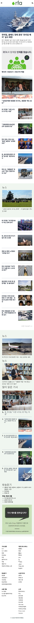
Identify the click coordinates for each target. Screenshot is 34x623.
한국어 (20, 555)
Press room (21, 611)
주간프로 (4, 555)
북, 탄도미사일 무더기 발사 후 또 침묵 (8, 237)
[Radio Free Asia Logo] (17, 3)
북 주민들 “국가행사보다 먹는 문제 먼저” (9, 221)
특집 (3, 557)
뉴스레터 (4, 591)
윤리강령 (20, 596)
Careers (20, 613)
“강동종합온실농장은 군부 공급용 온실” (8, 125)
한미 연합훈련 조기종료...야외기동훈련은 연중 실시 (9, 313)
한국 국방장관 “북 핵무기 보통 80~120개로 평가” (8, 268)
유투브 (20, 575)
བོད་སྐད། (20, 562)
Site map (20, 604)
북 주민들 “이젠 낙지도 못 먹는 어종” (8, 110)
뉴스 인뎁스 (5, 551)
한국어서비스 (21, 591)
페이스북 (20, 580)
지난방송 (4, 580)
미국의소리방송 (22, 609)
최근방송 (6, 491)
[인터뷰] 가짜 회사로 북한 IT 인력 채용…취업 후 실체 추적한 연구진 (8, 299)
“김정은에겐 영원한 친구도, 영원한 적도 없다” (17, 102)
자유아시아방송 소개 (7, 566)
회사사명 (20, 602)
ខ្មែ (19, 559)
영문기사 (4, 564)
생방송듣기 (4, 577)
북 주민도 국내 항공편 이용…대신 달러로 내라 (16, 357)
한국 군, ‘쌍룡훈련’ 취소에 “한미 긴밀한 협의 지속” (8, 171)
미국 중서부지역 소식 (10, 498)
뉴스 (4, 187)
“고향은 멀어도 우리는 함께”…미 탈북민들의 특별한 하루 (17, 210)
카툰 (3, 562)
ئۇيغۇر (20, 564)
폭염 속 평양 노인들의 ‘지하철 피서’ (8, 252)
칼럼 (3, 553)
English (20, 568)
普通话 (20, 549)
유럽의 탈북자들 (8, 502)
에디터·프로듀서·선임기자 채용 (13, 72)
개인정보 (20, 598)
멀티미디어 (4, 559)
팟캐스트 (6, 493)
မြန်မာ (20, 553)
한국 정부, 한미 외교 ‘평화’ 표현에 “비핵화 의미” (8, 141)
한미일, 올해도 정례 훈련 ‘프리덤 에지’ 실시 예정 (16, 35)
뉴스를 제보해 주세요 (7, 593)
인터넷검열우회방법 (7, 584)
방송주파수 (4, 582)
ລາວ (19, 557)
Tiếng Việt (21, 566)
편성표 (3, 575)
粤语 (19, 551)
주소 (19, 593)
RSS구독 (4, 596)
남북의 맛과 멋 (8, 500)
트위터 (20, 582)
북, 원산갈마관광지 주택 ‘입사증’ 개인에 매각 (8, 156)
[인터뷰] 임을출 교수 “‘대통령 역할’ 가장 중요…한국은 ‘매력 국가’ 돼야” (16, 383)
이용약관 (20, 600)
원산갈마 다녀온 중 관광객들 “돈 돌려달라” (8, 282)
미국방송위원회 (22, 606)
